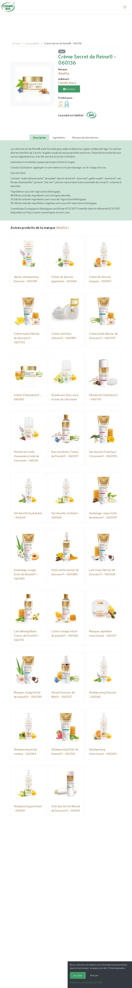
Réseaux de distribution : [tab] (85, 137)
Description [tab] (39, 137)
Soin (62, 51)
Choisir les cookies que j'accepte (86, 982)
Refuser (94, 975)
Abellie (61, 227)
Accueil (16, 43)
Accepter (77, 975)
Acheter (70, 89)
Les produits (32, 43)
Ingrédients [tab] (59, 137)
